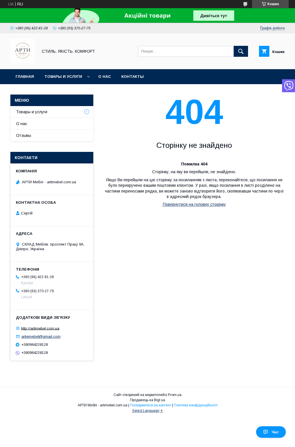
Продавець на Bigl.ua (147, 400)
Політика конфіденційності (196, 405)
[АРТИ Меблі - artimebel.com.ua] (22, 61)
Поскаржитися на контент (150, 405)
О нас (104, 76)
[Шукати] (241, 51)
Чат (275, 432)
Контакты (132, 76)
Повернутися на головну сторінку (194, 204)
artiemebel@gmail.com (40, 336)
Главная (25, 76)
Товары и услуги (63, 76)
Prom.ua (174, 395)
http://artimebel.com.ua (40, 328)
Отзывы (23, 135)
